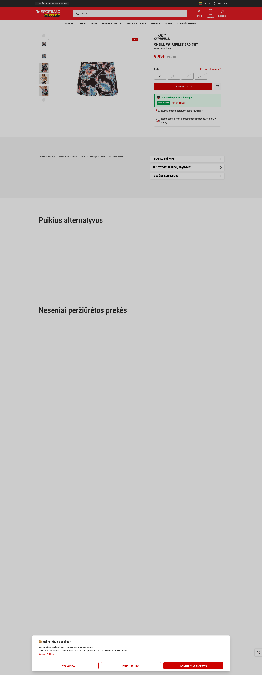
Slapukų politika (46, 654)
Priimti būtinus (131, 665)
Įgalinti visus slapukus (193, 665)
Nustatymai (68, 665)
